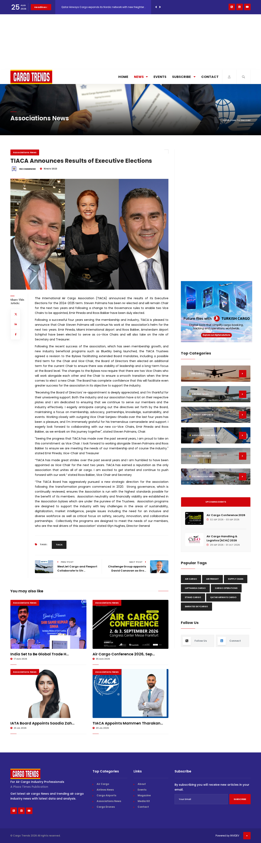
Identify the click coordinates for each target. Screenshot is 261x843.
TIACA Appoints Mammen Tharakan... (128, 723)
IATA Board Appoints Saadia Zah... (42, 723)
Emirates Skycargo (196, 606)
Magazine (144, 795)
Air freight (212, 578)
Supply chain (235, 578)
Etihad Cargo (193, 597)
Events (160, 76)
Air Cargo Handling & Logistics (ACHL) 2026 (222, 538)
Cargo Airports (106, 795)
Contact (210, 76)
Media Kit (144, 801)
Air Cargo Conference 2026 (226, 515)
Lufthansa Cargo (195, 588)
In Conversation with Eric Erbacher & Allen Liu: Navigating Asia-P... (101, 10)
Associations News (24, 152)
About (142, 784)
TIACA (59, 544)
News (139, 76)
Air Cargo (191, 578)
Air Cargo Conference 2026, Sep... (124, 654)
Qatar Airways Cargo (223, 597)
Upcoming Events (216, 501)
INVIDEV (234, 835)
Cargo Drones (106, 807)
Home (123, 76)
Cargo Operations (226, 588)
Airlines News (105, 789)
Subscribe (181, 76)
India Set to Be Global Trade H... (39, 654)
